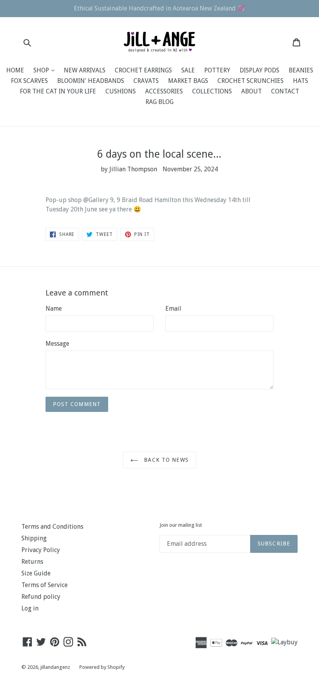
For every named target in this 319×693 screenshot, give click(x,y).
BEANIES (301, 70)
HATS (300, 80)
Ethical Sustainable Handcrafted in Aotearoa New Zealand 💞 (159, 8)
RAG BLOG (159, 102)
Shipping (34, 538)
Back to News (165, 460)
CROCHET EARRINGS (143, 70)
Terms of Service (44, 585)
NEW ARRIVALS (84, 70)
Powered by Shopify (101, 667)
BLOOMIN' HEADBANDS (90, 80)
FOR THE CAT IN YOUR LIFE (58, 91)
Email (173, 308)
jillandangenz (55, 667)
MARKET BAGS (188, 80)
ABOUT (251, 91)
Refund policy (40, 596)
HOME (15, 70)
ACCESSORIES (164, 91)
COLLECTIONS (212, 91)
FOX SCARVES (29, 80)
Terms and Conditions (52, 526)
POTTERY (217, 70)
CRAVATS (146, 80)
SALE (188, 70)
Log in (30, 608)
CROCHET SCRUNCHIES (250, 80)
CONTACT (285, 91)
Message (57, 343)
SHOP (45, 70)
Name (54, 308)
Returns (32, 561)
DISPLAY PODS (259, 70)
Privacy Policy (40, 550)
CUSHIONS (120, 91)
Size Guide (36, 573)
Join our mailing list (181, 525)
